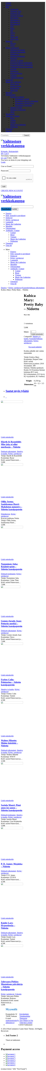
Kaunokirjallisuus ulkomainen (21, 65)
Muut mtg (14, 90)
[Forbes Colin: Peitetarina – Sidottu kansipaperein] (12, 658)
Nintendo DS (15, 14)
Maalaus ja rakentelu (18, 110)
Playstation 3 (15, 22)
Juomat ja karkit (16, 108)
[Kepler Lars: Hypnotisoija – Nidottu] (12, 900)
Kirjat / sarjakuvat (12, 48)
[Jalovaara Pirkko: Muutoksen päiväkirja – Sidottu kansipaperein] (12, 960)
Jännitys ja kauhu (16, 61)
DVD (12, 46)
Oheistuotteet (10, 95)
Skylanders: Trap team (23, 105)
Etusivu (8, 5)
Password (4, 171)
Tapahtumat (10, 114)
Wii (11, 31)
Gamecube (14, 9)
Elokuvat (9, 41)
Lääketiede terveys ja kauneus (21, 67)
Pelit (7, 7)
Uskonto (13, 76)
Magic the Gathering (13, 82)
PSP (12, 26)
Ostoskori (9, 129)
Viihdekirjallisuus (16, 78)
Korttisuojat (14, 88)
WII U (12, 33)
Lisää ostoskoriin (37, 334)
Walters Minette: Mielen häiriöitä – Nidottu (9, 743)
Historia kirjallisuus (17, 56)
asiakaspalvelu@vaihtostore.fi (12, 1021)
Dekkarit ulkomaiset (17, 52)
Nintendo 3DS (15, 11)
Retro (12, 29)
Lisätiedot (38, 347)
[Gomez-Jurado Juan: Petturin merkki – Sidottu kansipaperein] (12, 600)
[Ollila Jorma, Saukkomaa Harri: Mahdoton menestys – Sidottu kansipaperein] (12, 479)
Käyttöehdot (24, 1014)
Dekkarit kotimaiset (17, 50)
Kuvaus (31, 347)
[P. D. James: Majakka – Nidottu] (12, 842)
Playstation (14, 18)
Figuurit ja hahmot (17, 97)
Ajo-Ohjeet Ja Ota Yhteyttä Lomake (26, 1021)
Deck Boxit (14, 84)
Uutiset (8, 3)
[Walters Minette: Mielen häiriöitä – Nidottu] (12, 718)
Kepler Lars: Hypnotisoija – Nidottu (8, 925)
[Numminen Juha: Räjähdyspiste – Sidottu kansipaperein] (12, 542)
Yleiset (13, 123)
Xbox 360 (14, 37)
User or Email (6, 166)
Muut (12, 112)
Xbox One (14, 39)
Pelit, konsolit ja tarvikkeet (20, 254)
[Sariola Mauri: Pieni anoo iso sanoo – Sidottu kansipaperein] (12, 780)
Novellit (13, 69)
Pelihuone (14, 127)
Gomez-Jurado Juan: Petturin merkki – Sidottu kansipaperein (11, 623)
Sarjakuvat (14, 71)
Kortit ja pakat (15, 86)
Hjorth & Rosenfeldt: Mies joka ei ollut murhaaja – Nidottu (11, 444)
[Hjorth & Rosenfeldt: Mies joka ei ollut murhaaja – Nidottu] (12, 418)
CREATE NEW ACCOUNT (12, 191)
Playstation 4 (15, 24)
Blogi (12, 118)
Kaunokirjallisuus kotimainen (21, 63)
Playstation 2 (15, 20)
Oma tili (9, 131)
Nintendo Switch (16, 16)
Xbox (12, 35)
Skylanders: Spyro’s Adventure (26, 101)
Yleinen (18, 275)
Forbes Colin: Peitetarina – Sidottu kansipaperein (11, 682)
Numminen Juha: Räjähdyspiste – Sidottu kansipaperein (11, 566)
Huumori (13, 58)
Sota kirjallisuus (16, 73)
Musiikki (9, 93)
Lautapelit (9, 80)
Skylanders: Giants (22, 99)
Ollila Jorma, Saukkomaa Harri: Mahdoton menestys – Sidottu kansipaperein (11, 505)
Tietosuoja (23, 1018)
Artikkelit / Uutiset (12, 116)
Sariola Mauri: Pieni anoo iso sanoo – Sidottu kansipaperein (11, 808)
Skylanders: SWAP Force (24, 103)
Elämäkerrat (14, 54)
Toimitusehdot (24, 1016)
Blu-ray (13, 43)
